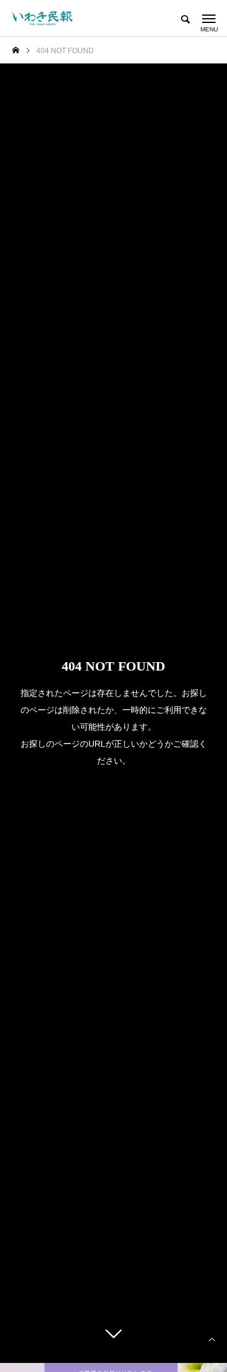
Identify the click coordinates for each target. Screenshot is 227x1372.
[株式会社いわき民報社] (42, 18)
